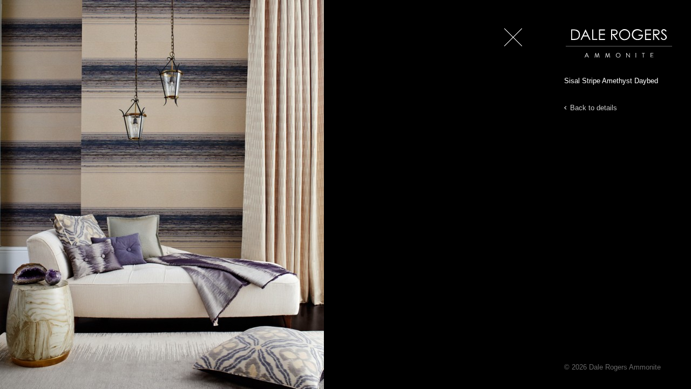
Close (511, 54)
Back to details (593, 108)
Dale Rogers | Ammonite (603, 63)
